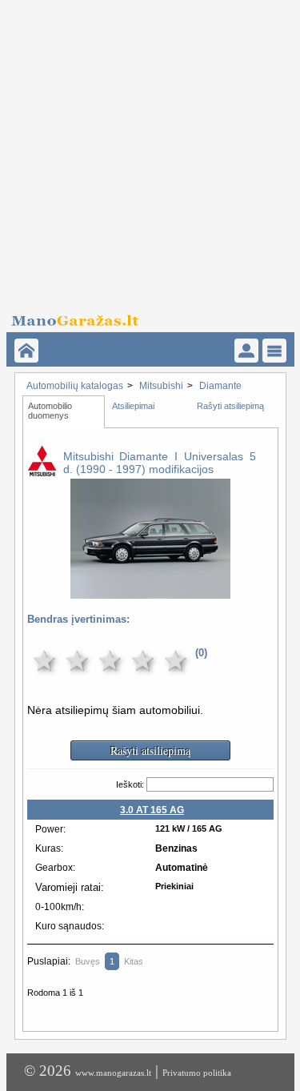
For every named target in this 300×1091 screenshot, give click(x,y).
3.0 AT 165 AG (152, 810)
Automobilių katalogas (74, 385)
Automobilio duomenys (51, 410)
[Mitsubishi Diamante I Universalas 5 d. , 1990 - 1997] (150, 587)
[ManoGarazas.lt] (26, 351)
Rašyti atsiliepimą (230, 406)
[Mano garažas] (145, 316)
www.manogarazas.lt (113, 1072)
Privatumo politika (196, 1072)
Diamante (220, 385)
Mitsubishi (161, 385)
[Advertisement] (150, 150)
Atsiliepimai (133, 406)
